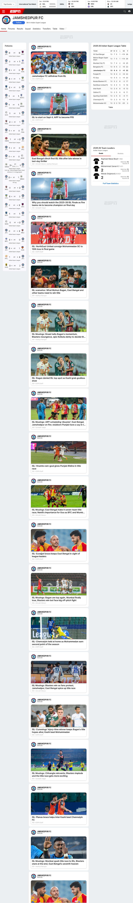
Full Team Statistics (111, 183)
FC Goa (96, 78)
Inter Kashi (97, 89)
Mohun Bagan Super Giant (100, 59)
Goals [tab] (101, 153)
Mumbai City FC (99, 63)
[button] (125, 11)
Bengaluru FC (98, 67)
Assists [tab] (120, 153)
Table (110, 107)
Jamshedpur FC (99, 70)
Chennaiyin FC (98, 99)
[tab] (101, 153)
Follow (18, 23)
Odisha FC (97, 92)
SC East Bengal (98, 54)
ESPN (15, 11)
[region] (111, 77)
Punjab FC (97, 74)
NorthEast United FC (100, 85)
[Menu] (3, 11)
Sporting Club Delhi (100, 96)
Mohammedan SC (99, 103)
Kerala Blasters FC (100, 81)
